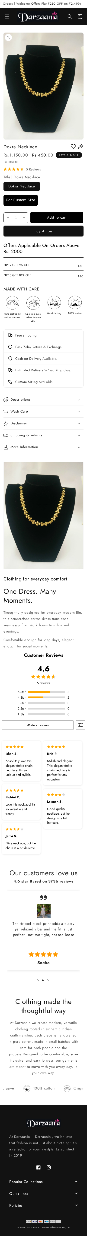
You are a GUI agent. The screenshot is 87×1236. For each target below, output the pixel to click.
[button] (7, 16)
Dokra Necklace (21, 186)
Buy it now (43, 231)
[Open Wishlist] (73, 146)
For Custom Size (20, 200)
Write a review (38, 725)
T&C (81, 266)
